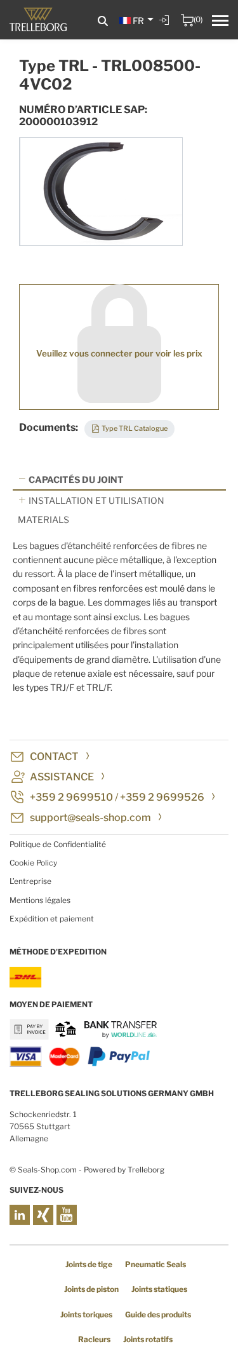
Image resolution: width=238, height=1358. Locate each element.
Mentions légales (40, 900)
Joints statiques (159, 1289)
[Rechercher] (103, 21)
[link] (165, 29)
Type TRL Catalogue (135, 428)
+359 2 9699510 (71, 797)
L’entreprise (30, 881)
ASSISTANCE (62, 777)
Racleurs (94, 1339)
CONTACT (54, 756)
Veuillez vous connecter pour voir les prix (119, 353)
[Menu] (220, 22)
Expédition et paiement (52, 918)
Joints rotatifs (148, 1339)
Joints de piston (91, 1289)
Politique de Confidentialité (58, 844)
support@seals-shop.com (90, 817)
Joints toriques (86, 1314)
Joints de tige (88, 1264)
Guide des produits (158, 1314)
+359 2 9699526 (162, 797)
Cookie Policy (33, 862)
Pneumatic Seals (155, 1264)
